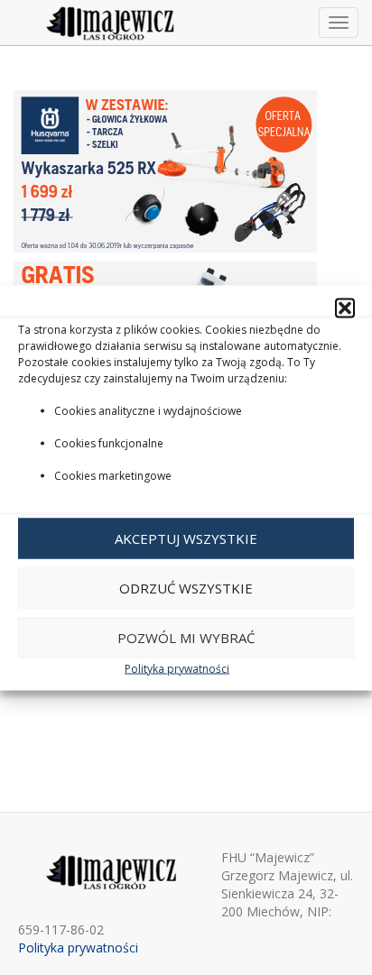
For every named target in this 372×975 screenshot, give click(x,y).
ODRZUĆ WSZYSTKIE (186, 588)
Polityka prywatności (177, 668)
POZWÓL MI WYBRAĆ (186, 638)
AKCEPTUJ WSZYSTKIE (186, 538)
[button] (345, 308)
